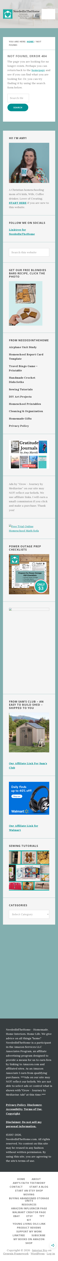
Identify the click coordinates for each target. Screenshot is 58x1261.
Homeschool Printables (25, 404)
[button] (49, 12)
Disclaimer (13, 1122)
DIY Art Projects (20, 396)
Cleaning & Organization (26, 411)
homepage (38, 70)
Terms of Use (32, 1109)
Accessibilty (14, 1109)
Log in (51, 1253)
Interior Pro (39, 1250)
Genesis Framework (16, 1253)
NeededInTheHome (22, 14)
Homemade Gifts (20, 418)
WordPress (38, 1253)
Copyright (13, 1113)
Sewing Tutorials (21, 389)
